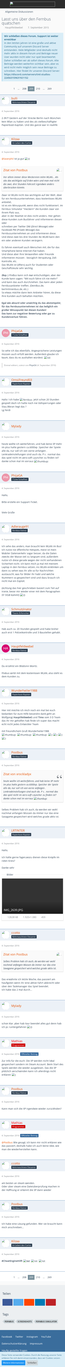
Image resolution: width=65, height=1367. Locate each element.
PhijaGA (32, 365)
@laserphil (8, 158)
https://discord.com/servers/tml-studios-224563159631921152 (27, 76)
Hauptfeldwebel (14, 27)
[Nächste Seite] (55, 88)
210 (38, 88)
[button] (7, 1302)
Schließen (32, 1362)
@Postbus (7, 1142)
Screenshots (25, 1321)
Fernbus (9, 1321)
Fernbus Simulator (46, 1321)
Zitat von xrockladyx (17, 774)
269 (50, 88)
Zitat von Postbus (15, 170)
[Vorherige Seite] (9, 88)
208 (24, 88)
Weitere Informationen (13, 1362)
